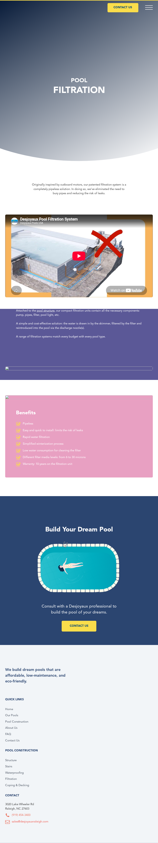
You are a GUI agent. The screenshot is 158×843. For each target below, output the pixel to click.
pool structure (46, 310)
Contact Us (12, 740)
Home (9, 709)
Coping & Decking (17, 785)
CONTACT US (122, 7)
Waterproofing (14, 773)
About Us (11, 728)
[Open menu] (149, 7)
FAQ (8, 734)
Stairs (8, 766)
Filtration (11, 779)
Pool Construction (16, 721)
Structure (11, 760)
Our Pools (11, 715)
